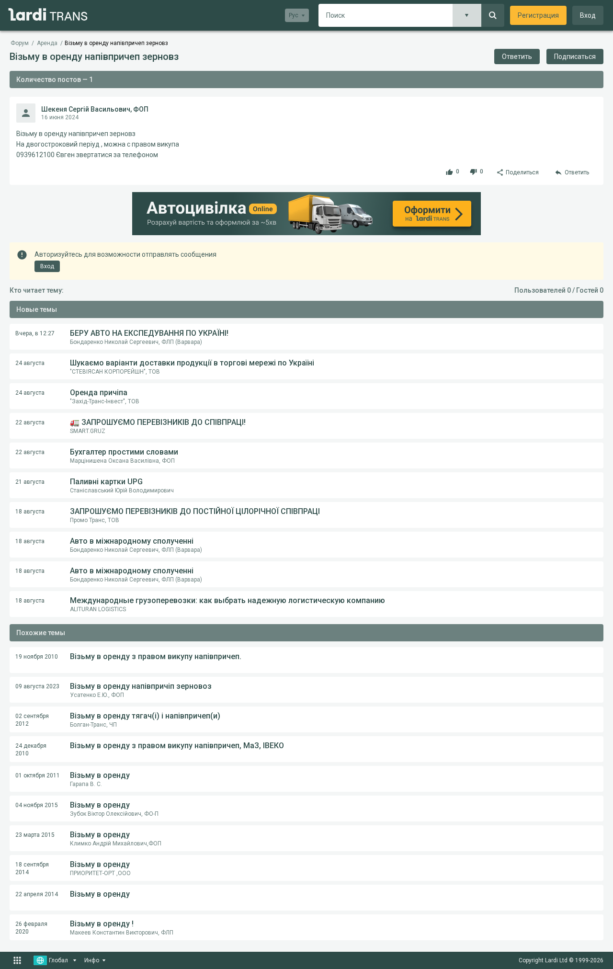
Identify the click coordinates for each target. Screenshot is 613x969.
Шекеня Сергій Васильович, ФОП (94, 109)
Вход (588, 15)
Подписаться (575, 56)
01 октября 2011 (37, 775)
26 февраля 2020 (31, 928)
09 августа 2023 (37, 686)
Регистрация (538, 15)
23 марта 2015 (35, 835)
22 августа (30, 422)
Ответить (517, 56)
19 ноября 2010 (36, 656)
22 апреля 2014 (36, 894)
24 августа (30, 363)
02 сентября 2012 (32, 720)
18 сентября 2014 (32, 868)
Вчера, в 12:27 (35, 333)
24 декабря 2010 (30, 749)
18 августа (30, 511)
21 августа (30, 482)
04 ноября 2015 (36, 805)
